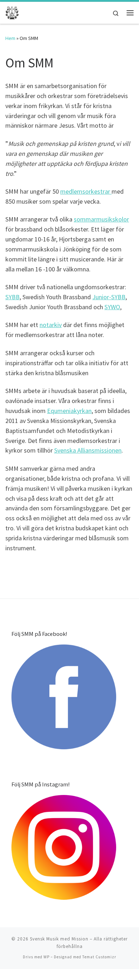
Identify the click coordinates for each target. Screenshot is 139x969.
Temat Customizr (99, 956)
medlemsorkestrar (86, 191)
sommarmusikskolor (101, 219)
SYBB (12, 297)
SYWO (112, 307)
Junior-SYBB (108, 297)
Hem (10, 38)
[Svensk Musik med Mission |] (12, 12)
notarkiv (51, 325)
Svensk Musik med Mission (59, 939)
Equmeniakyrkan (69, 411)
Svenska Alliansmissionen (88, 450)
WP (46, 956)
